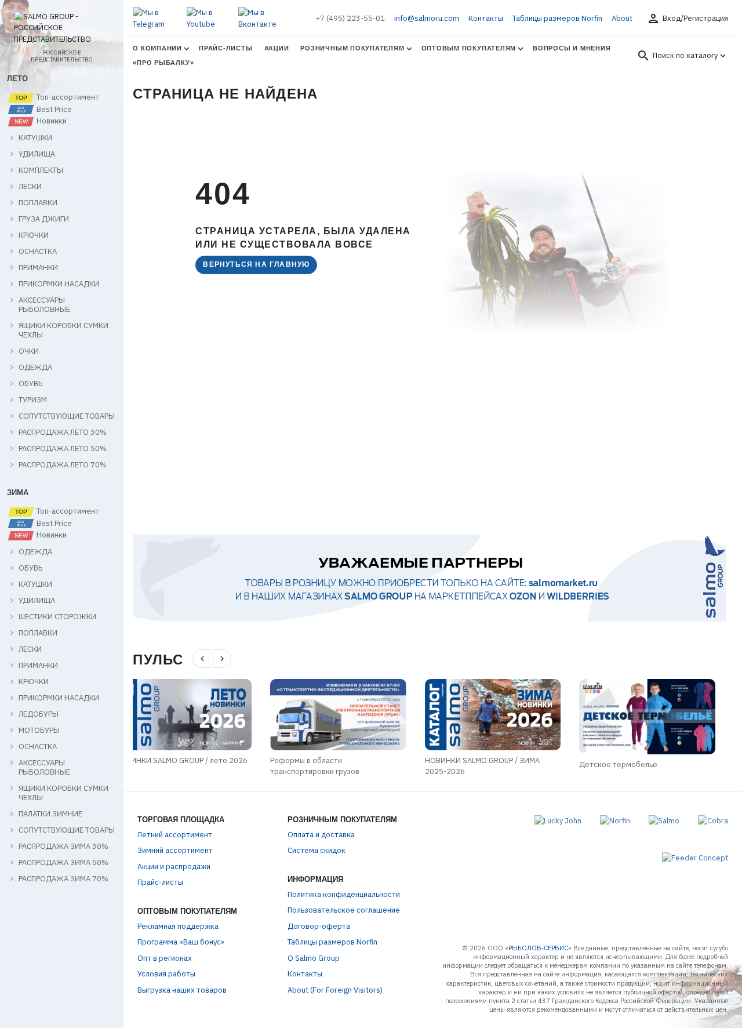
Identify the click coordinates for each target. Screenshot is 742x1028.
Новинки (51, 121)
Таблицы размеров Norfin (557, 18)
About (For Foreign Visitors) (335, 990)
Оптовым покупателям (469, 48)
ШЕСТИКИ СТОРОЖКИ (57, 617)
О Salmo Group (314, 958)
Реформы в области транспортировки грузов (177, 766)
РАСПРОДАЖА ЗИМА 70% (63, 879)
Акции (276, 48)
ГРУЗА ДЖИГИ (44, 219)
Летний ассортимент (174, 835)
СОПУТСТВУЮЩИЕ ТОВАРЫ (67, 416)
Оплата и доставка (321, 835)
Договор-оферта (319, 926)
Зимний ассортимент (175, 850)
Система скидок (316, 850)
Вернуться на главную (256, 264)
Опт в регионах (164, 958)
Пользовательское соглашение (344, 910)
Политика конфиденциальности (344, 894)
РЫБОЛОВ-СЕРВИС (538, 948)
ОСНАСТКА (38, 251)
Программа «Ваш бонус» (180, 942)
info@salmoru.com (426, 18)
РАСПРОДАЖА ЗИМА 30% (63, 846)
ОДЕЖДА (35, 367)
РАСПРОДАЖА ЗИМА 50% (63, 862)
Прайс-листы (225, 48)
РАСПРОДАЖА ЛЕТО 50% (63, 448)
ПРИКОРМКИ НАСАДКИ (59, 284)
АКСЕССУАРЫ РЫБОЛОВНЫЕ (44, 305)
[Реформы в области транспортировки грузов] (201, 714)
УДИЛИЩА (37, 154)
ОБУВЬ (30, 383)
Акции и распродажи (173, 866)
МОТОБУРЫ (39, 730)
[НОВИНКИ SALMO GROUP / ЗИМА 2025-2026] (356, 714)
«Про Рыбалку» (163, 62)
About (622, 18)
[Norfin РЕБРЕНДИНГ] (664, 716)
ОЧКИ (29, 351)
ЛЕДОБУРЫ (39, 714)
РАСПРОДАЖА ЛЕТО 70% (63, 465)
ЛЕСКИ (30, 186)
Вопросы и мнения (571, 48)
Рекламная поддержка (178, 926)
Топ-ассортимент (67, 97)
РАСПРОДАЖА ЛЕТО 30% (63, 432)
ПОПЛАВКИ (38, 203)
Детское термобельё (481, 764)
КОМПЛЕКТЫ (41, 170)
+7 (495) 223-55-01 (350, 18)
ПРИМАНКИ (38, 268)
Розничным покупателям (352, 48)
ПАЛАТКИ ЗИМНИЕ (50, 814)
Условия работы (166, 974)
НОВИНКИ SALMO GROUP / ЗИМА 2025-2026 (345, 766)
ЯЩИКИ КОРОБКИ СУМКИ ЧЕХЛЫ (63, 330)
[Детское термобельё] (510, 716)
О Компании (157, 48)
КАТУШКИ (35, 138)
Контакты (485, 18)
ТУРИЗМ (33, 400)
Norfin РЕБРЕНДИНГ (630, 764)
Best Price (53, 109)
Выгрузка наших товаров (182, 990)
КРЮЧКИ (34, 235)
